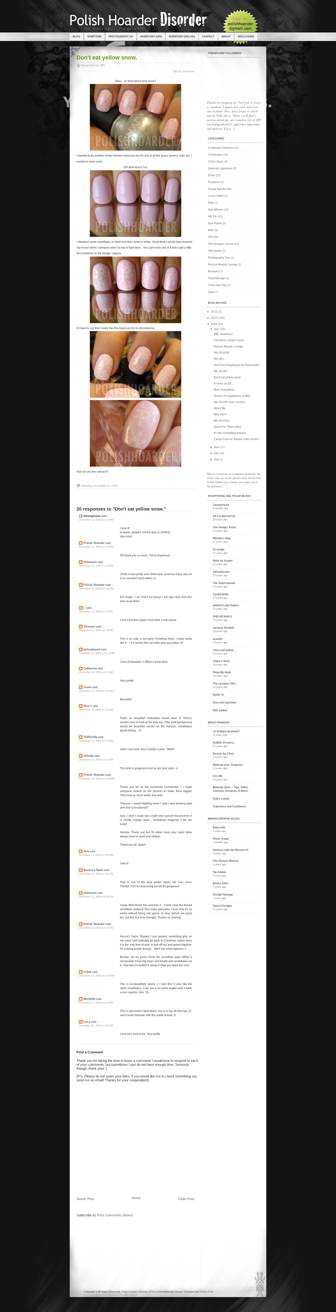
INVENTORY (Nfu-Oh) (182, 36)
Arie (86, 851)
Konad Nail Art (90, 65)
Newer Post (85, 1199)
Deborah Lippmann (220, 168)
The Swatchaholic (224, 583)
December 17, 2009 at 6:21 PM (96, 1002)
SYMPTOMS (94, 36)
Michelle (89, 999)
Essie (211, 175)
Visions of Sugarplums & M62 (232, 396)
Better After (220, 883)
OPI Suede (214, 250)
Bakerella (219, 827)
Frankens (214, 182)
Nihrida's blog (222, 538)
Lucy (86, 1021)
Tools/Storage (216, 278)
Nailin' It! (218, 694)
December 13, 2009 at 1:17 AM (96, 672)
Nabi (211, 202)
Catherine (90, 668)
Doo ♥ (87, 706)
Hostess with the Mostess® (230, 850)
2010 (214, 317)
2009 (214, 324)
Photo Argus (221, 838)
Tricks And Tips (217, 285)
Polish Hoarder (94, 543)
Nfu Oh (212, 216)
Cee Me (218, 776)
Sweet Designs (222, 905)
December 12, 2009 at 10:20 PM (97, 653)
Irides (87, 972)
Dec (217, 329)
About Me (220, 408)
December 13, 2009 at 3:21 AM (96, 709)
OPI (102, 65)
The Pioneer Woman (226, 861)
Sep (217, 459)
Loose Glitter (216, 195)
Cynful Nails (221, 594)
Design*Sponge (223, 894)
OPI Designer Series (220, 244)
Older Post (186, 1199)
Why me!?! (220, 414)
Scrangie (218, 549)
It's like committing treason (230, 433)
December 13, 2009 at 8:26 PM (96, 896)
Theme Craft (206, 1291)
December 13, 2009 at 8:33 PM (96, 927)
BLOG (76, 36)
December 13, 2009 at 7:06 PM (96, 873)
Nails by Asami (222, 560)
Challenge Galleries (220, 147)
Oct (216, 453)
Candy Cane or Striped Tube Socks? (236, 439)
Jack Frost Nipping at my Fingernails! (236, 365)
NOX (211, 230)
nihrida (88, 755)
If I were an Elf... (223, 383)
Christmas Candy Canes (229, 340)
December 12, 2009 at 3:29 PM (96, 565)
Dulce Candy (221, 798)
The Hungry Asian (224, 527)
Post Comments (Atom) (115, 1215)
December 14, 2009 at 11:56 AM (96, 975)
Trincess (89, 626)
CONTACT (208, 36)
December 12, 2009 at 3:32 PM (96, 588)
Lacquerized (221, 504)
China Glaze (216, 161)
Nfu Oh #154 (221, 420)
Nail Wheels (215, 209)
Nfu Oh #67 (221, 371)
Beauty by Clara (223, 753)
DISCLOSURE (246, 36)
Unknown (90, 562)
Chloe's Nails (221, 661)
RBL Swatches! (223, 334)
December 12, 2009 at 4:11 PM (96, 611)
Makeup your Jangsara (228, 764)
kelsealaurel (91, 649)
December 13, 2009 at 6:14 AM (96, 759)
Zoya (211, 292)
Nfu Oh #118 (221, 352)
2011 (214, 311)
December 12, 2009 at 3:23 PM (96, 546)
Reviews (213, 271)
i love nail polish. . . (225, 650)
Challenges (215, 154)
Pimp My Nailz (222, 672)
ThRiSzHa (90, 737)
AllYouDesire (221, 571)
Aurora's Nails (93, 870)
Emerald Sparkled (224, 702)
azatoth (217, 639)
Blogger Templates (185, 1291)
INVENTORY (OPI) (151, 36)
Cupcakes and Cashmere (229, 806)
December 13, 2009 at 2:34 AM (96, 691)
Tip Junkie (219, 872)
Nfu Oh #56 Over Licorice (229, 402)
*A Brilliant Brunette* (226, 731)
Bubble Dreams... (224, 742)
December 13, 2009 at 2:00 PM (96, 855)
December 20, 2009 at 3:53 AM (96, 1025)
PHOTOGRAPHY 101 (121, 36)
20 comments (186, 71)
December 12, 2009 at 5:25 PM (96, 630)
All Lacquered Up (224, 516)
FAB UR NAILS (222, 616)
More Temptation (224, 389)
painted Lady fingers (226, 605)
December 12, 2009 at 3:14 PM (96, 519)
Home (136, 1198)
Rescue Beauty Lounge (222, 264)
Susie (87, 687)
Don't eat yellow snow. (107, 57)
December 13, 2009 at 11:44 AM (96, 778)
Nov (217, 447)
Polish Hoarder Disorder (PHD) (138, 1291)
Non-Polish (215, 223)
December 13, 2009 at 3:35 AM (96, 740)
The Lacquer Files (224, 683)
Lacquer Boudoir (224, 627)
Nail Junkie (220, 710)
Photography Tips (219, 257)
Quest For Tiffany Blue (227, 426)
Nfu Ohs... (220, 358)
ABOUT (226, 36)
